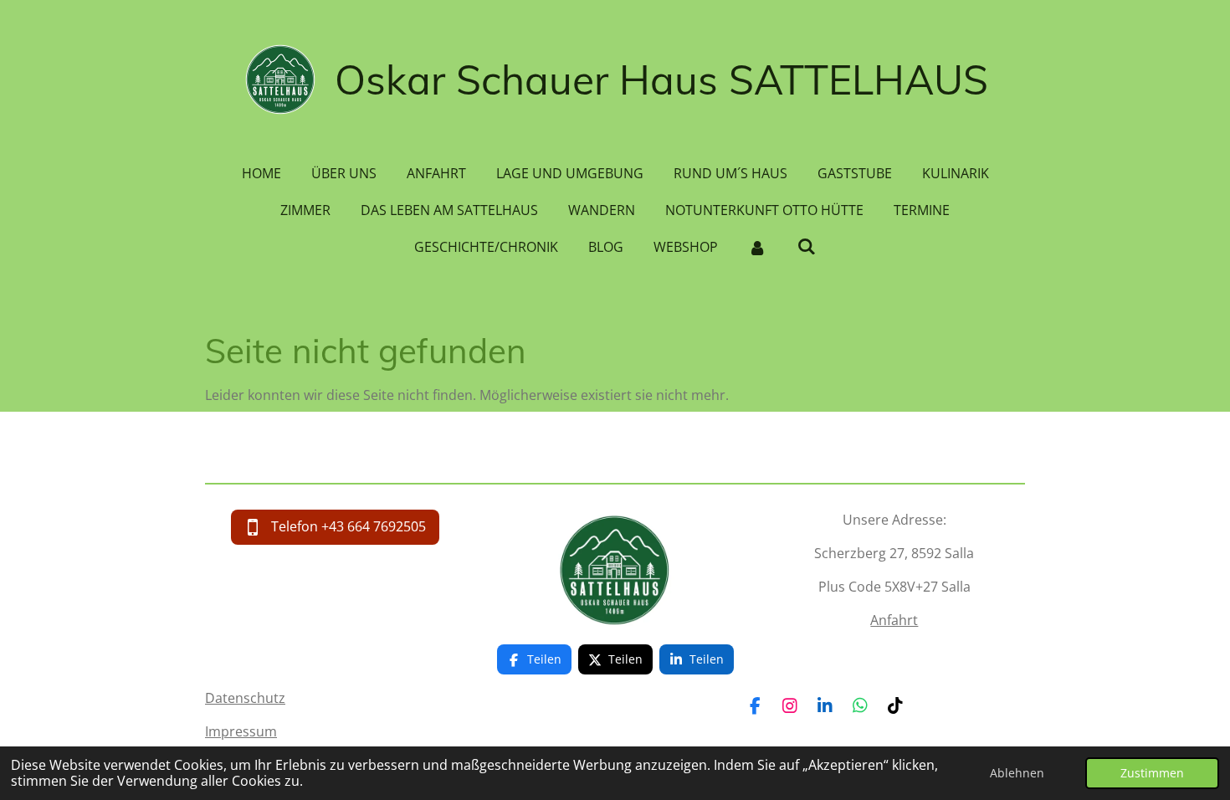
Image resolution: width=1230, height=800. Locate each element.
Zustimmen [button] (1152, 773)
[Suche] (807, 246)
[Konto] (757, 247)
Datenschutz (245, 698)
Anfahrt (894, 620)
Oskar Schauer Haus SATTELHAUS (661, 79)
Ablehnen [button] (1017, 773)
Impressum (241, 731)
